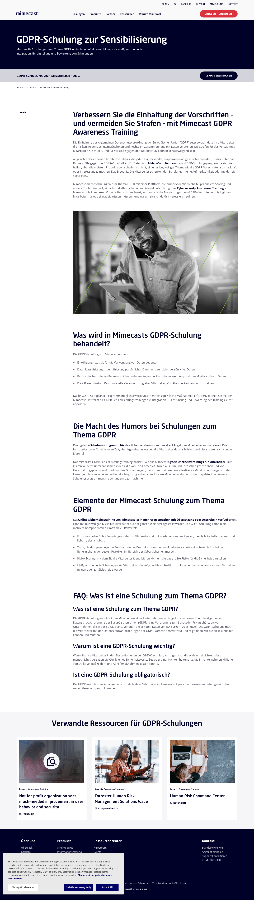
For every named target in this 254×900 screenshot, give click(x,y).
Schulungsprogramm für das (110, 445)
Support (200, 4)
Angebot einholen (218, 13)
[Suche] (175, 4)
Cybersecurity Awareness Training (200, 188)
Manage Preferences (23, 887)
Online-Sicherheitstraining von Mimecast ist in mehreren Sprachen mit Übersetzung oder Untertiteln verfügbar (155, 520)
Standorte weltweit (213, 847)
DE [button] (163, 4)
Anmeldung (216, 4)
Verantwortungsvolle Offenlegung (169, 883)
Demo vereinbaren (218, 75)
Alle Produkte (65, 847)
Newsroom (100, 847)
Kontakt (233, 4)
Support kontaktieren (214, 856)
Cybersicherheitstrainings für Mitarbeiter (196, 462)
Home (19, 87)
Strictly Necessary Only (78, 887)
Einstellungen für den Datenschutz (132, 883)
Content (31, 87)
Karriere (186, 4)
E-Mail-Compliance (160, 163)
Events (97, 851)
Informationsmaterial (69, 851)
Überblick (26, 847)
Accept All (107, 887)
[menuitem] (78, 16)
